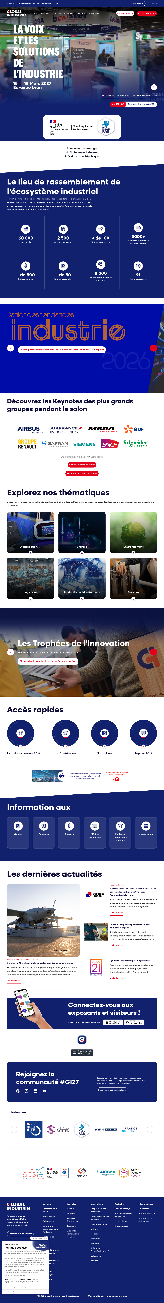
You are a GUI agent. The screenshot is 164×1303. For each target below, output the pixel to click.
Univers (94, 1229)
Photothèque (120, 1221)
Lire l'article (12, 981)
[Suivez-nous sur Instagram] (26, 1091)
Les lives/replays (122, 1209)
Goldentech (96, 1256)
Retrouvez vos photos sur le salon (116, 95)
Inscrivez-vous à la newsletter (112, 1090)
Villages (94, 1234)
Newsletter (143, 1209)
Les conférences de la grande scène (51, 1253)
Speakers (71, 1226)
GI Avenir (95, 1244)
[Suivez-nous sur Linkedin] (35, 1091)
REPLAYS (120, 104)
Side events (48, 1221)
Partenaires (48, 1237)
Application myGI (146, 1214)
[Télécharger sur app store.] (113, 1022)
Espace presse (121, 1226)
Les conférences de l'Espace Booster (51, 1264)
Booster (94, 1261)
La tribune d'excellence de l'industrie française (48, 661)
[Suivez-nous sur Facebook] (18, 1091)
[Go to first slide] (153, 348)
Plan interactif (49, 1217)
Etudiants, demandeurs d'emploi (73, 1234)
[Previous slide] (10, 348)
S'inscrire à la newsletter (20, 1234)
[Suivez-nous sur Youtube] (44, 1091)
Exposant (71, 1214)
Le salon (33, 13)
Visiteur (70, 1209)
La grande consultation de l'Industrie (50, 1229)
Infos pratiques (94, 13)
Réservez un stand (125, 13)
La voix (58, 13)
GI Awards (95, 1239)
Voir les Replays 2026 (147, 13)
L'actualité (81, 13)
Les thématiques (46, 13)
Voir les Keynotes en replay (82, 465)
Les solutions (68, 13)
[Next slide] (150, 1129)
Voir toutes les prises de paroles (82, 473)
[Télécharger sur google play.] (134, 1022)
